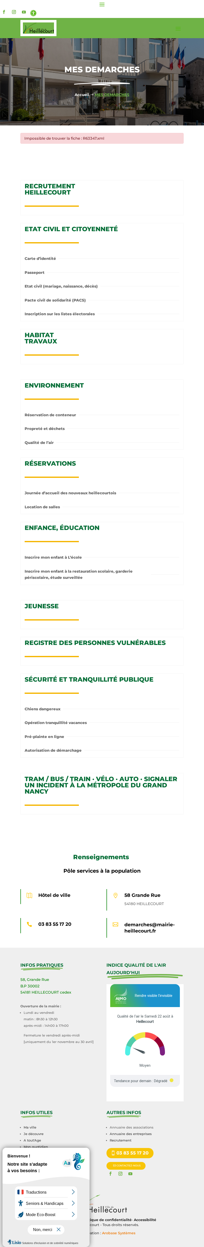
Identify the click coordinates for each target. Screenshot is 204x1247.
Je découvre (34, 1134)
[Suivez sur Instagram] (14, 12)
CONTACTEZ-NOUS (128, 1165)
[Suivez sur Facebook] (4, 12)
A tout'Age (32, 1140)
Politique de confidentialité (107, 1220)
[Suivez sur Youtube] (24, 12)
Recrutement (120, 1140)
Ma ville (30, 1127)
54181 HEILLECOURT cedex (45, 992)
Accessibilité (145, 1220)
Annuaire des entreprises (131, 1134)
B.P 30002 (30, 986)
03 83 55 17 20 (54, 924)
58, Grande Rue (34, 979)
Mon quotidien (36, 1147)
